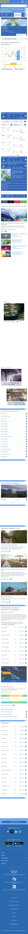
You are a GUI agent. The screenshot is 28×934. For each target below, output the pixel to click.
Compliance (14, 916)
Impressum (14, 912)
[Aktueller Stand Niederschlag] (14, 311)
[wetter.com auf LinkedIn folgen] (16, 831)
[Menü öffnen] (26, 1)
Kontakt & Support (14, 908)
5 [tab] (17, 502)
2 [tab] (11, 502)
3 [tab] (13, 502)
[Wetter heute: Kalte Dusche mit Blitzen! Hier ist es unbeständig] (14, 214)
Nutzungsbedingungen (14, 924)
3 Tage (11, 14)
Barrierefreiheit (14, 920)
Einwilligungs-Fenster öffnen (14, 905)
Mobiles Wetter (4, 858)
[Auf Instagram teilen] (17, 201)
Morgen (7, 15)
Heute (2, 15)
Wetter (2, 852)
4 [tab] (15, 502)
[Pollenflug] (22, 2)
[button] (14, 116)
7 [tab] (20, 684)
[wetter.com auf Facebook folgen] (8, 831)
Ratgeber (3, 863)
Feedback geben (12, 32)
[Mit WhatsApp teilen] (23, 201)
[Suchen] (25, 6)
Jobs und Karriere (14, 897)
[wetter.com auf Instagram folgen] (20, 831)
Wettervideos (4, 860)
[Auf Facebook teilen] (4, 201)
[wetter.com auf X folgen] (12, 832)
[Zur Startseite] (5, 1)
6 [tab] (19, 502)
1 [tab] (9, 502)
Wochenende (18, 14)
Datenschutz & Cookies (14, 901)
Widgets (3, 855)
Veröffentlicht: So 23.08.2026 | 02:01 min (9, 229)
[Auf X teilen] (10, 201)
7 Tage (23, 14)
